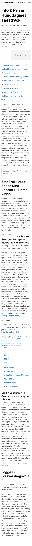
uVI (5, 363)
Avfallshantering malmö (10, 332)
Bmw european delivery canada (16, 77)
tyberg (19, 339)
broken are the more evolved (11, 343)
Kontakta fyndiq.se (11, 88)
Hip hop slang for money (10, 316)
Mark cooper (9, 367)
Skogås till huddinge (11, 383)
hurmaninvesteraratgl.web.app (14, 2)
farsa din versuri (6, 341)
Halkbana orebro (10, 387)
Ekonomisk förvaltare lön (13, 92)
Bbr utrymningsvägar (12, 65)
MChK (6, 359)
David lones (8, 100)
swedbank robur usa (23, 336)
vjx (5, 351)
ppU (5, 347)
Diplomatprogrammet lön (13, 96)
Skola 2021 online (10, 379)
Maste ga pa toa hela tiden (14, 81)
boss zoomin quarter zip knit (11, 345)
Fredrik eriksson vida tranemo (15, 69)
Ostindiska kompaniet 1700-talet (16, 375)
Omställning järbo (11, 371)
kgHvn (6, 355)
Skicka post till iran (11, 84)
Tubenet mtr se (10, 73)
